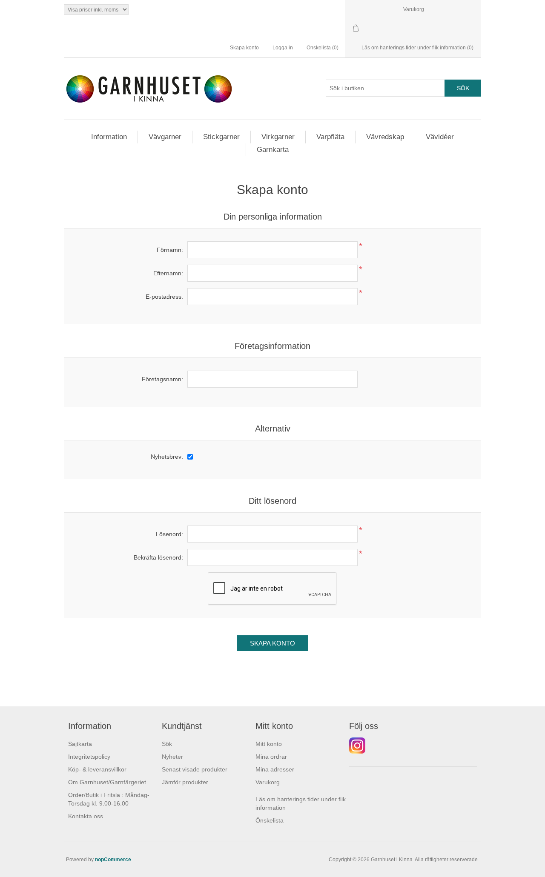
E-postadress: (164, 296)
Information (109, 137)
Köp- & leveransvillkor (97, 769)
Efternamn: (168, 273)
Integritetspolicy (89, 756)
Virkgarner (278, 137)
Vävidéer (440, 137)
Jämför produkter (185, 782)
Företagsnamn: (162, 379)
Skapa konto (244, 48)
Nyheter (172, 756)
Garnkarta (273, 150)
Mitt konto (268, 743)
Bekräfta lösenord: (158, 557)
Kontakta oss (85, 816)
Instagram (357, 745)
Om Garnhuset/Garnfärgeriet (107, 782)
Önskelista (269, 820)
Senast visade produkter (194, 769)
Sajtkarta (80, 743)
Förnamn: (170, 249)
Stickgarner (221, 137)
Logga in (282, 48)
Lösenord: (169, 534)
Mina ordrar (271, 756)
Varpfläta (330, 137)
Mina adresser (274, 769)
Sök (167, 743)
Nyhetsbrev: (167, 456)
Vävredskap (385, 137)
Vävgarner (165, 137)
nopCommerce (113, 860)
